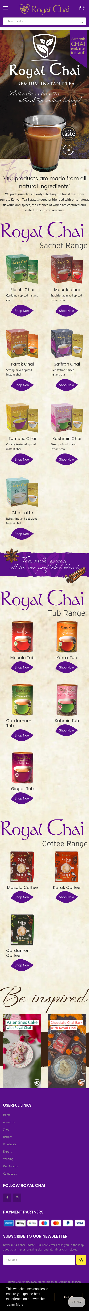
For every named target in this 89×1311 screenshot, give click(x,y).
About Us (9, 1122)
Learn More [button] (15, 1304)
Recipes (7, 1137)
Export (7, 1151)
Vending (8, 1159)
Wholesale (9, 1144)
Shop (6, 1129)
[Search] (81, 21)
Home (6, 1115)
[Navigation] (5, 8)
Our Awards (10, 1166)
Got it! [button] (68, 1297)
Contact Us (10, 1173)
